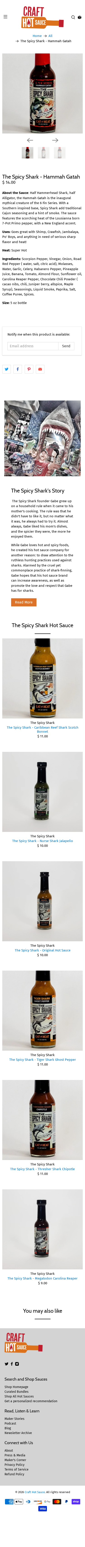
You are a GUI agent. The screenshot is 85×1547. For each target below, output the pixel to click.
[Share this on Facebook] (17, 369)
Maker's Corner (15, 1460)
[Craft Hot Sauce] (42, 17)
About (9, 1451)
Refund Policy (14, 1474)
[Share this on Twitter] (6, 369)
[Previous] (30, 140)
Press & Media (15, 1455)
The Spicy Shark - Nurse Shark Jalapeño (42, 841)
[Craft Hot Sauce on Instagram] (17, 1365)
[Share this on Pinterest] (29, 369)
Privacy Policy (14, 1465)
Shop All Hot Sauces (19, 1396)
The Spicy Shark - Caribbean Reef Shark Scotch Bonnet (42, 729)
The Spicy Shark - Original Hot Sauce (42, 950)
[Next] (55, 140)
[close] (80, 2)
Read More (24, 602)
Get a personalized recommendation (31, 1401)
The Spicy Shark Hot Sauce (42, 625)
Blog (8, 1428)
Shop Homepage (16, 1387)
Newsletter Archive (18, 1433)
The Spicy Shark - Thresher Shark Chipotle (42, 1169)
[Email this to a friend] (40, 369)
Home (37, 36)
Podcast (10, 1423)
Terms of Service (17, 1469)
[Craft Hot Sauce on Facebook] (12, 1365)
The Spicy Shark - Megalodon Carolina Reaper (42, 1278)
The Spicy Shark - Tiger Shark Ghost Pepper (42, 1060)
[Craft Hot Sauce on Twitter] (7, 1365)
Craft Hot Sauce (35, 1492)
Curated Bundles (17, 1392)
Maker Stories (14, 1419)
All (50, 36)
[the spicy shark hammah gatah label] (42, 93)
